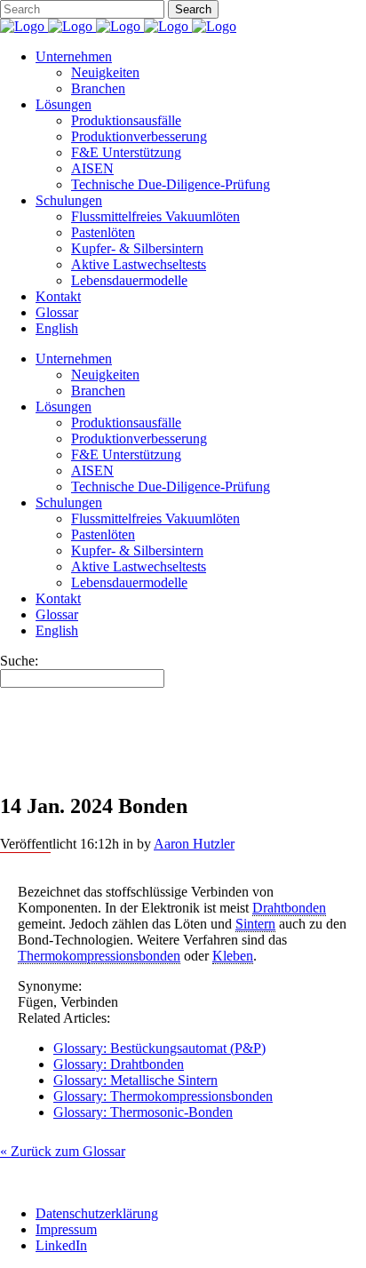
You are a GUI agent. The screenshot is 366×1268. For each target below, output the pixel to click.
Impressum (66, 1229)
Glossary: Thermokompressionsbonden (163, 1096)
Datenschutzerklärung (97, 1213)
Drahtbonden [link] (289, 907)
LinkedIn (61, 1245)
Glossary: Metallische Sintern (135, 1080)
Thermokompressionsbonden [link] (99, 955)
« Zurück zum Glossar (62, 1151)
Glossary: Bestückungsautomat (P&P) (159, 1048)
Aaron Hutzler (194, 843)
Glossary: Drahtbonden (118, 1064)
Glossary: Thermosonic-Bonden (143, 1112)
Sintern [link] (255, 923)
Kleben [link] (232, 955)
